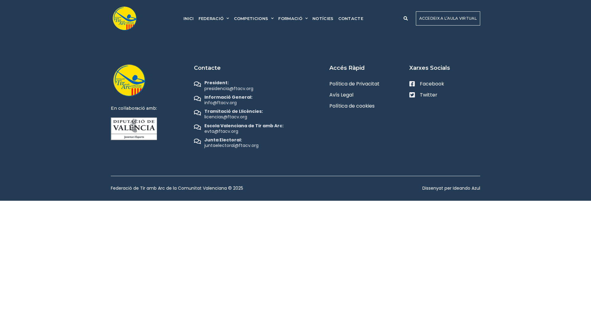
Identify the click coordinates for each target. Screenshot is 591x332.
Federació (211, 18)
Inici (188, 18)
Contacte (350, 18)
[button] (406, 18)
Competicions (251, 18)
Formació (290, 18)
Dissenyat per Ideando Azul (451, 188)
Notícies (322, 18)
